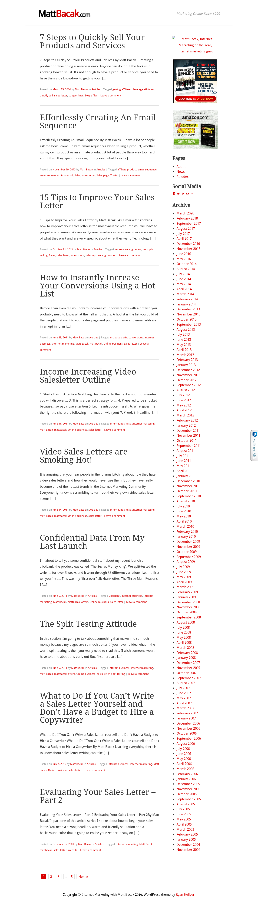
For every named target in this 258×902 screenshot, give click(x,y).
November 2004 (188, 850)
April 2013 (184, 350)
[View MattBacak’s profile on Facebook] (174, 193)
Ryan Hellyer (185, 895)
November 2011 (188, 435)
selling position (107, 255)
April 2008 (184, 643)
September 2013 (189, 324)
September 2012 (189, 385)
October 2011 (187, 441)
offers (84, 602)
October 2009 (187, 552)
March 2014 (185, 294)
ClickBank (114, 595)
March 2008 (185, 648)
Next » (83, 877)
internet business (120, 423)
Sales (77, 175)
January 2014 (186, 304)
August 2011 (186, 451)
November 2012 (188, 375)
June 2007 (184, 693)
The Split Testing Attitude (88, 624)
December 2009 (188, 542)
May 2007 (184, 698)
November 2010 (188, 486)
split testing (118, 673)
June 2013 (184, 340)
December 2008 (188, 602)
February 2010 (187, 532)
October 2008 (187, 612)
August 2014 (186, 269)
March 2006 (185, 769)
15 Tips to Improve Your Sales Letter (97, 201)
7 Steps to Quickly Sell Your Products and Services (92, 41)
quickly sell (46, 95)
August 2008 (186, 622)
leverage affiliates (143, 89)
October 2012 (187, 380)
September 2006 (189, 738)
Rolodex (183, 177)
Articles (96, 89)
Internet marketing (63, 343)
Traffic (114, 175)
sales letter (60, 95)
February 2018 (187, 218)
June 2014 (184, 279)
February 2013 (187, 360)
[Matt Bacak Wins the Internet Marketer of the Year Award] (195, 51)
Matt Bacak (81, 89)
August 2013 (186, 330)
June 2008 (184, 632)
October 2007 (187, 673)
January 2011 (186, 476)
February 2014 (187, 299)
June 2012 (184, 400)
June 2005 (184, 814)
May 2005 (184, 819)
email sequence (147, 169)
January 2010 (186, 536)
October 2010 (187, 491)
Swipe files (91, 95)
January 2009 (186, 597)
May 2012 (184, 405)
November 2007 (188, 668)
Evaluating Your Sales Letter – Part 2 (98, 796)
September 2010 (189, 496)
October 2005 (187, 794)
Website (72, 850)
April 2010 (184, 521)
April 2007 (184, 703)
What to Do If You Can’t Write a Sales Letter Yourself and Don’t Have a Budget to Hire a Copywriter (97, 708)
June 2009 (184, 572)
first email (67, 175)
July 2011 (183, 456)
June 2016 (184, 254)
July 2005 (183, 809)
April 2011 (184, 471)
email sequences (50, 175)
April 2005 (184, 824)
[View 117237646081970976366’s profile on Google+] (192, 193)
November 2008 (188, 607)
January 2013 (186, 365)
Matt (64, 13)
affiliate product (127, 169)
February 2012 (187, 420)
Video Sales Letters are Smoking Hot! (84, 456)
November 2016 (188, 249)
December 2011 (188, 431)
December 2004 (188, 845)
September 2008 (189, 617)
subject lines (76, 95)
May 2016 (184, 259)
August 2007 (186, 683)
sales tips (91, 255)
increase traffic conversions (126, 337)
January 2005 (186, 839)
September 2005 (189, 799)
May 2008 (184, 637)
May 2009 (184, 577)
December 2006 (188, 723)
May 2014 (184, 284)
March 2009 (185, 587)
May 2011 (184, 466)
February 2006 (187, 774)
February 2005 (187, 834)
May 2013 (184, 345)
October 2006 (187, 733)
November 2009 (188, 547)
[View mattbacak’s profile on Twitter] (178, 193)
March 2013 (185, 355)
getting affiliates (122, 89)
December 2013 (188, 309)
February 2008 (187, 653)
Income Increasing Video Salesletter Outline (88, 376)
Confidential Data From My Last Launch (92, 542)
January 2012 (186, 425)
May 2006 (184, 759)
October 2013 (187, 319)
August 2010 (186, 501)
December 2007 (188, 663)
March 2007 (185, 708)
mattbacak (96, 343)
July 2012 (183, 395)
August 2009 (186, 562)
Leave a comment (110, 95)
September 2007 (189, 678)
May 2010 (184, 516)
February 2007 (187, 713)
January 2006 (186, 779)
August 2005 (186, 804)
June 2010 (184, 511)
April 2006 (184, 764)
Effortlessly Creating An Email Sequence (98, 121)
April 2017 (184, 239)
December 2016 (188, 244)
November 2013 (188, 314)
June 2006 (184, 754)
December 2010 (188, 481)
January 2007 (186, 718)
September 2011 (189, 446)
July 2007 (183, 688)
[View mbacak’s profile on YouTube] (187, 193)
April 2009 (184, 582)
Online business (113, 343)
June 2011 (184, 461)
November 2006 (188, 728)
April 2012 (184, 410)
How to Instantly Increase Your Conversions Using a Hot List (97, 286)
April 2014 (184, 289)
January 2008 (186, 658)
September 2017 (189, 223)
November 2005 (188, 789)
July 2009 (183, 567)
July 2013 (183, 334)
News (181, 172)
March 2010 (185, 526)
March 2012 (185, 415)
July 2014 (183, 274)
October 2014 (187, 264)
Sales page (102, 175)
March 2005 (185, 829)
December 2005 (188, 784)
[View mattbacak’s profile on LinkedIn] (183, 193)
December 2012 (188, 370)
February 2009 (187, 592)
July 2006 (183, 749)
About (181, 167)
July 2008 (183, 627)
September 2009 (189, 557)
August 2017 (186, 229)
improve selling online (128, 249)
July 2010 (183, 506)
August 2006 (186, 744)
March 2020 (185, 213)
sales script (77, 255)
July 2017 (183, 234)
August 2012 (186, 390)
